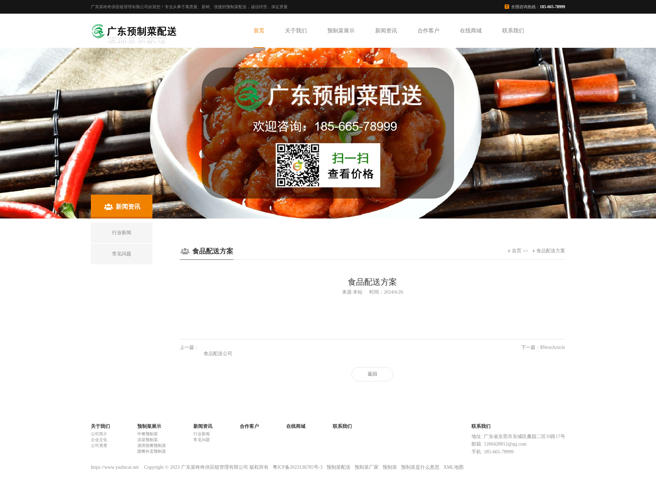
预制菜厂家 (367, 467)
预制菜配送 (339, 467)
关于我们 (296, 30)
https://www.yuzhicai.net (115, 467)
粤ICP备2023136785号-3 (298, 467)
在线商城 (471, 30)
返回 (372, 374)
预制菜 (390, 467)
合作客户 (428, 30)
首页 (259, 30)
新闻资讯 (386, 30)
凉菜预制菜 (147, 439)
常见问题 (201, 439)
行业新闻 (201, 434)
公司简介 (99, 434)
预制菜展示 (341, 30)
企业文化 (99, 439)
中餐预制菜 (147, 434)
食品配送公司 (218, 353)
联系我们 (513, 30)
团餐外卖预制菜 (151, 451)
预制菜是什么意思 (420, 467)
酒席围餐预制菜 (151, 445)
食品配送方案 (550, 250)
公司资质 (99, 445)
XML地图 (453, 467)
